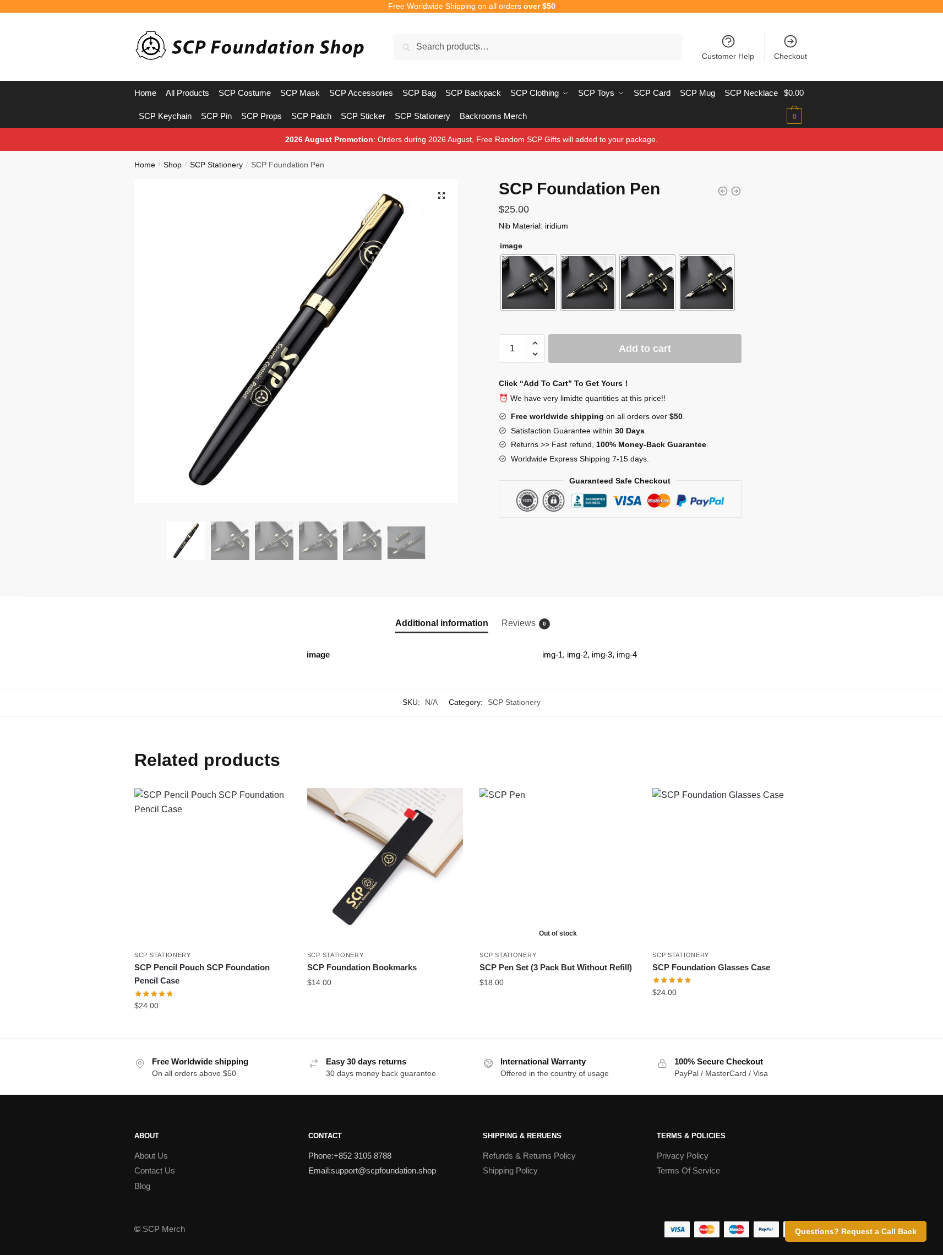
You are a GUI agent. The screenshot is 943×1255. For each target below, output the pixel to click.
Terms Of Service (688, 1170)
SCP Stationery (216, 164)
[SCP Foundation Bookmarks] (385, 866)
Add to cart (645, 348)
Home (144, 164)
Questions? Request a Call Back (856, 1231)
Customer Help (728, 56)
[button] (441, 195)
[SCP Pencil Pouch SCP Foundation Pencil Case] (212, 866)
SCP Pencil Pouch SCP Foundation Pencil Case (202, 974)
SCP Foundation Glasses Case (711, 967)
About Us (151, 1155)
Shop (172, 164)
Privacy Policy (682, 1155)
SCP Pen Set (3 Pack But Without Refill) (555, 967)
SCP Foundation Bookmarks (362, 967)
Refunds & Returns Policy (529, 1155)
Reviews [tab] (519, 623)
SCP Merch (164, 1229)
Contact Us (154, 1170)
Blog (142, 1186)
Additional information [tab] (441, 623)
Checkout (790, 56)
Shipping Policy (510, 1170)
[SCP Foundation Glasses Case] (730, 866)
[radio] (528, 282)
